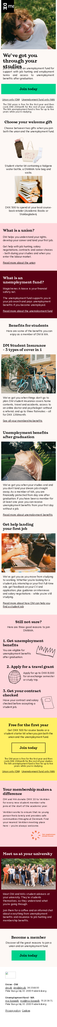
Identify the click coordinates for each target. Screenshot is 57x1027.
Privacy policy (13, 1010)
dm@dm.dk (19, 987)
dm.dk (8, 987)
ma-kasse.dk (12, 1000)
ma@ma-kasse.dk (30, 1000)
